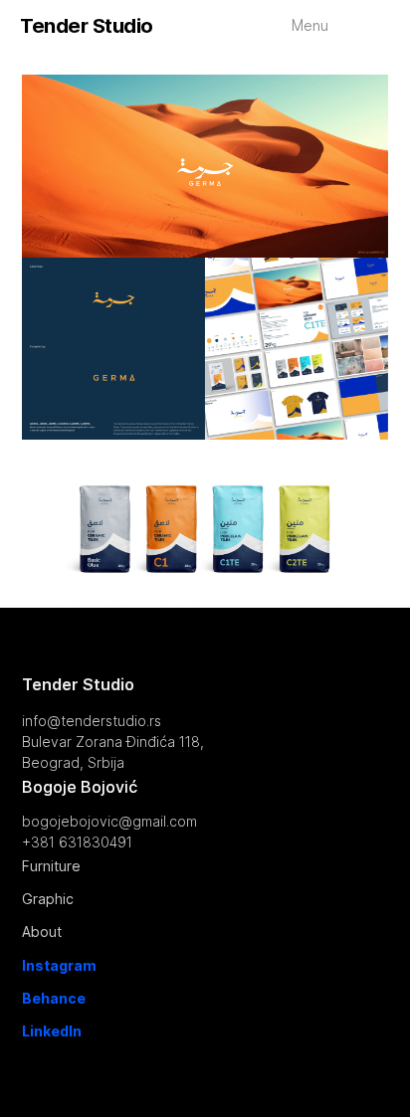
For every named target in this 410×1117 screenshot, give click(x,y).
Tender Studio (86, 26)
